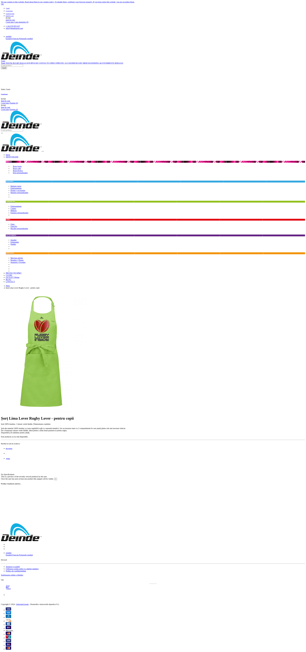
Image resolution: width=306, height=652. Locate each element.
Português (23, 39)
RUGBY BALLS (20, 63)
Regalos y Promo (17, 260)
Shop (8, 286)
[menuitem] (8, 155)
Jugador (13, 240)
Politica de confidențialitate (16, 571)
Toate (3, 63)
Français (15, 39)
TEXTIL (9, 63)
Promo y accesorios (18, 190)
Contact (8, 588)
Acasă (8, 585)
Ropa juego (17, 166)
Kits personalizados (20, 173)
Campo (13, 208)
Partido (13, 244)
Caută (4, 68)
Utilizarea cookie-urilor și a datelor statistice (22, 569)
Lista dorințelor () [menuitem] (21, 22)
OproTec (14, 226)
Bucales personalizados (19, 229)
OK (2, 4)
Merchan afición (17, 258)
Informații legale (22, 604)
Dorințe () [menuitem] (14, 103)
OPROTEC (60, 63)
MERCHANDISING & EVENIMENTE (99, 63)
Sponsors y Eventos (18, 262)
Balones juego (16, 186)
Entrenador (15, 242)
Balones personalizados (19, 193)
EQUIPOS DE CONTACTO (38, 63)
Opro (12, 224)
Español (9, 39)
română (30, 39)
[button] (8, 36)
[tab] (155, 448)
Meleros (14, 211)
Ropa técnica (18, 171)
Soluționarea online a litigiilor (12, 575)
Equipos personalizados (19, 213)
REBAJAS (119, 63)
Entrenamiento (16, 188)
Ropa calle (17, 168)
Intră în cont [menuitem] (10, 20)
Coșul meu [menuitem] (10, 22)
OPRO (52, 63)
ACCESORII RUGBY (74, 63)
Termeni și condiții (13, 567)
